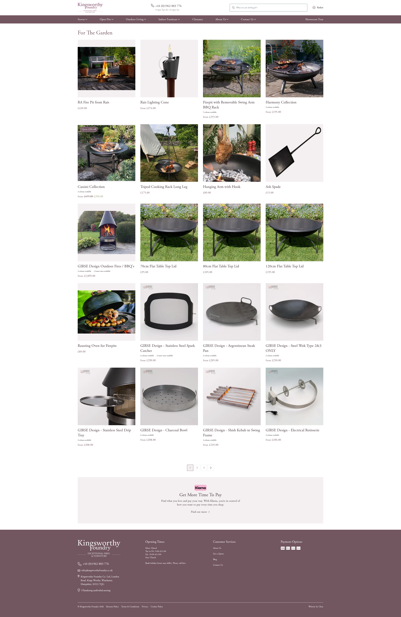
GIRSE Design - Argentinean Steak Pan (229, 348)
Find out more (199, 512)
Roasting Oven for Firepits (97, 345)
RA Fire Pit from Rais (93, 102)
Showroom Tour (314, 19)
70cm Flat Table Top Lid (158, 266)
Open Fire (105, 19)
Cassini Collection (91, 186)
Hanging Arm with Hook (221, 186)
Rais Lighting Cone (154, 102)
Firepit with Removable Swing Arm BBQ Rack (229, 105)
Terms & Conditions (130, 606)
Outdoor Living (134, 19)
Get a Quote (218, 553)
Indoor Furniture (168, 19)
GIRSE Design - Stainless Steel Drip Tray (104, 433)
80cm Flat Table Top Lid (221, 266)
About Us (220, 19)
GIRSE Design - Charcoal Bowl (163, 430)
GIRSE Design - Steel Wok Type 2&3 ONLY (293, 348)
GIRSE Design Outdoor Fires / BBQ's (106, 266)
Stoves (81, 19)
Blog (215, 559)
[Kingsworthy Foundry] (90, 8)
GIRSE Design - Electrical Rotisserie (292, 430)
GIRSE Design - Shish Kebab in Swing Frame (231, 433)
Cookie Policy (157, 606)
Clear (321, 606)
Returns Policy (112, 606)
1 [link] (190, 467)
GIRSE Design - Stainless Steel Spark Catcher (167, 348)
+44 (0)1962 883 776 (168, 6)
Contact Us (247, 19)
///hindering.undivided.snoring (95, 590)
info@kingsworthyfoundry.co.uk (97, 570)
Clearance (197, 19)
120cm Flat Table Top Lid (285, 266)
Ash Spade (273, 186)
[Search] (233, 8)
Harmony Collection (281, 102)
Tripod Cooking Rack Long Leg (163, 186)
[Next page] (211, 468)
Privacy (145, 606)
